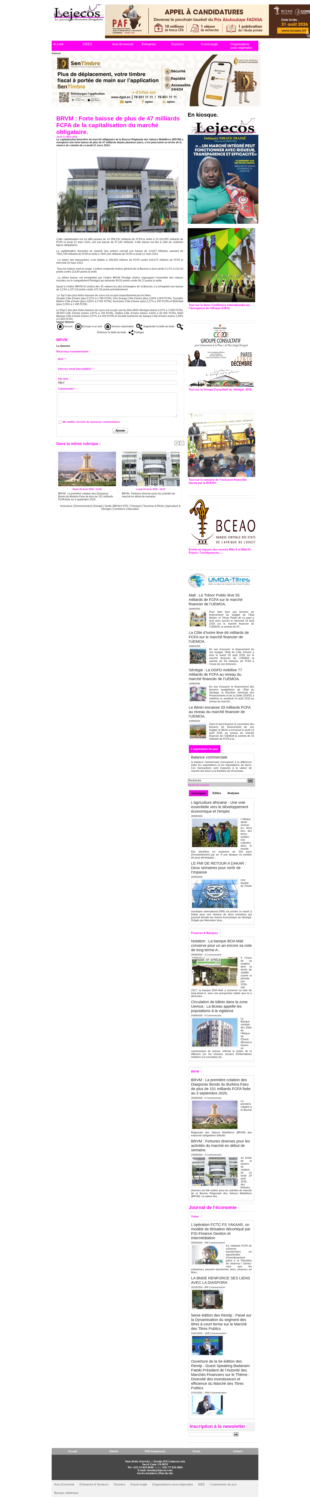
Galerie (113, 1451)
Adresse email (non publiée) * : (76, 368)
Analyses (233, 793)
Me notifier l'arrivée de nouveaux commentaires (91, 421)
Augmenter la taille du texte (158, 326)
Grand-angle (209, 44)
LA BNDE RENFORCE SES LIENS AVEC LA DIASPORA (220, 1280)
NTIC (125, 506)
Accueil (58, 44)
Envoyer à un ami (91, 326)
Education (133, 509)
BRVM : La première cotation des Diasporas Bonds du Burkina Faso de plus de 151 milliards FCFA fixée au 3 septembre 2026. (85, 496)
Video (195, 1216)
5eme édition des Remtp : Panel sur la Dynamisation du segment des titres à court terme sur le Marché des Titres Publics (221, 1322)
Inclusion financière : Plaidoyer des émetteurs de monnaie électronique (218, 488)
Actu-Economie (122, 44)
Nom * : (62, 359)
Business (177, 44)
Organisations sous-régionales (241, 45)
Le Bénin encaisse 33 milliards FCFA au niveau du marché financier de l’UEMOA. (220, 711)
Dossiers (119, 1484)
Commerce (119, 509)
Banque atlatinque (66, 1492)
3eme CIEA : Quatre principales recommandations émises (215, 314)
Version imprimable (122, 326)
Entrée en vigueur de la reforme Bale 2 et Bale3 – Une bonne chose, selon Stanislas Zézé (221, 560)
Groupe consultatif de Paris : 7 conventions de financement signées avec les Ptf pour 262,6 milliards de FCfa (219, 400)
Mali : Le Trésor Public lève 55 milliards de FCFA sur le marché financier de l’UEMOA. (216, 599)
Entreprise (149, 44)
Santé (108, 506)
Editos (217, 793)
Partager (138, 332)
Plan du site (166, 1473)
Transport (136, 506)
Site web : (63, 378)
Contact (238, 1451)
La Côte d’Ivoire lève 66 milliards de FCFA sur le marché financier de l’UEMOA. (219, 637)
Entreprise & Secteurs (94, 1484)
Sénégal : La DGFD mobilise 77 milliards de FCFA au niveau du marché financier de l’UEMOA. (215, 674)
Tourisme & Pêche (154, 506)
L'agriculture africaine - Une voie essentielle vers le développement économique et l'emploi (219, 806)
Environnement (83, 506)
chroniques (198, 793)
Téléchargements (155, 1451)
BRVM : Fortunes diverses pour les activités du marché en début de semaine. (148, 495)
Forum (196, 1451)
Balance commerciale (209, 757)
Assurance (66, 506)
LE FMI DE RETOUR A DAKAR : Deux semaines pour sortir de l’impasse (218, 867)
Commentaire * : (67, 388)
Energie (98, 506)
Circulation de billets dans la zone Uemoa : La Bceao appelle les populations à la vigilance (219, 1006)
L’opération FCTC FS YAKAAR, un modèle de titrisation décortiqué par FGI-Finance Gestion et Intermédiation (220, 1231)
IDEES (87, 44)
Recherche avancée (198, 785)
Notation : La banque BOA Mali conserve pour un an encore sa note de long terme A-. (221, 945)
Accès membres (147, 1473)
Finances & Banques (204, 933)
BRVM (117, 506)
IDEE (201, 1484)
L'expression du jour (204, 749)
